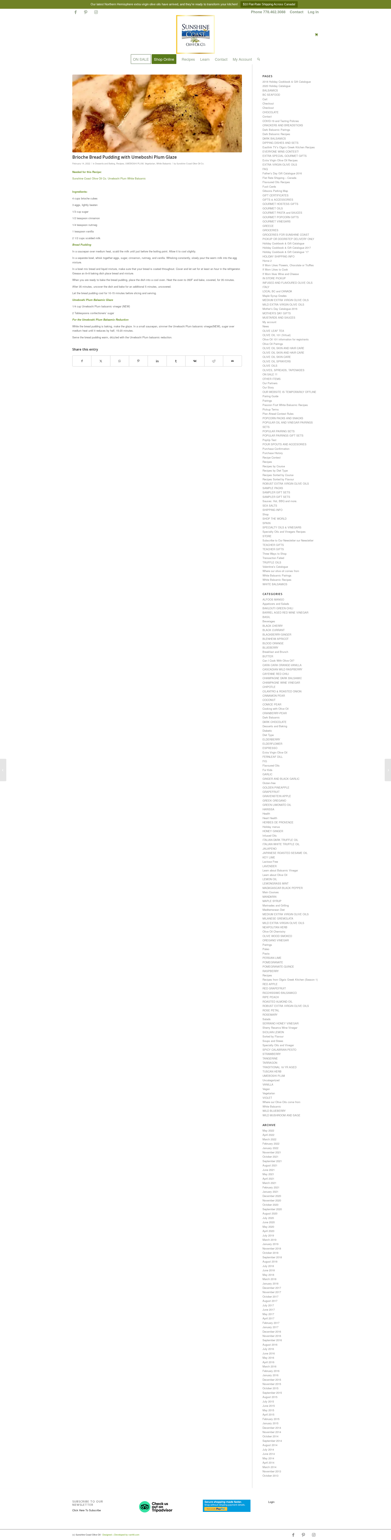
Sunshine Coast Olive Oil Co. (190, 163)
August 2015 (269, 1397)
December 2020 (271, 1196)
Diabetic (267, 731)
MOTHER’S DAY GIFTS (276, 313)
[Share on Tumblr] (176, 361)
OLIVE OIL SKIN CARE (276, 357)
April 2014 (268, 1462)
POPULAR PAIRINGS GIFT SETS (282, 435)
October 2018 (270, 1253)
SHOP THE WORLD (274, 518)
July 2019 (268, 1235)
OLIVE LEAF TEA (273, 331)
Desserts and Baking (105, 163)
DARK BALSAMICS (274, 138)
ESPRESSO (269, 748)
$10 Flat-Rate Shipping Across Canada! (269, 4)
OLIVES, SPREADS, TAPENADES (283, 370)
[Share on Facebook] (81, 361)
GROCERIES (270, 230)
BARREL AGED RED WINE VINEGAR (285, 612)
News (265, 326)
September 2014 (272, 1441)
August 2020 (269, 1213)
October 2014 (270, 1436)
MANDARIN (269, 897)
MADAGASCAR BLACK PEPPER (282, 888)
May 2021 (268, 1174)
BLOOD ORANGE (273, 643)
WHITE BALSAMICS (274, 584)
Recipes (120, 163)
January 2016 (270, 1375)
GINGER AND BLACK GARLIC (280, 779)
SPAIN (266, 523)
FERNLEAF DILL (272, 757)
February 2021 (270, 1187)
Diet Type (268, 735)
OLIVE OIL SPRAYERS (276, 361)
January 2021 (270, 1192)
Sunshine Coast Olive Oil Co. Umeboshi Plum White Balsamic (109, 178)
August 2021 (269, 1165)
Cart (264, 99)
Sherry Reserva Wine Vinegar (279, 1028)
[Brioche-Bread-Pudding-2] (157, 113)
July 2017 (268, 1305)
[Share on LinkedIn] (157, 361)
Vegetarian (150, 163)
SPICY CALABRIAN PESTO (279, 1050)
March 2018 (269, 1279)
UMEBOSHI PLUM (134, 163)
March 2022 (269, 1139)
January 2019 (270, 1244)
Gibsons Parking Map (275, 191)
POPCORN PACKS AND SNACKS (282, 418)
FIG (264, 761)
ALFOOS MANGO (273, 599)
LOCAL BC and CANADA (277, 291)
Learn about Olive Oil (274, 875)
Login (271, 1502)
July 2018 (268, 1266)
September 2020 (272, 1209)
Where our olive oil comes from (280, 571)
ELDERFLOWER (272, 744)
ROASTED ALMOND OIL (277, 1001)
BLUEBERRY (270, 647)
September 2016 (272, 1340)
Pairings (267, 401)
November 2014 (271, 1432)
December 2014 (271, 1428)
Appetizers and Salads (275, 604)
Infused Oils (269, 835)
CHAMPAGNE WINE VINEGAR (281, 682)
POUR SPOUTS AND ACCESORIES (284, 444)
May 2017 (268, 1314)
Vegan (266, 1089)
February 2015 (270, 1419)
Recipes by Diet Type (275, 470)
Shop (265, 514)
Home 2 (267, 261)
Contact (296, 11)
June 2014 (268, 1454)
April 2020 (268, 1231)
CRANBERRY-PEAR (274, 713)
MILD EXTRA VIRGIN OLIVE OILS (283, 304)
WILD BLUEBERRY (274, 1111)
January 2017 (270, 1327)
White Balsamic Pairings (276, 575)
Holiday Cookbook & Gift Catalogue (283, 243)
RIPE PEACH (270, 997)
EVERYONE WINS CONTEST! (280, 151)
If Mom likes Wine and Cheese (280, 274)
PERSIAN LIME (271, 958)
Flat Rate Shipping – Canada (279, 178)
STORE (266, 536)
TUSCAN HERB (271, 1071)
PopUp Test (269, 440)
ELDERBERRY (271, 739)
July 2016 (268, 1349)
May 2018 (268, 1275)
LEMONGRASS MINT (275, 883)
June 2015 (268, 1406)
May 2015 (268, 1410)
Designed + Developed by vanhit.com (120, 1534)
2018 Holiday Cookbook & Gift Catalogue (286, 82)
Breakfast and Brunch (275, 652)
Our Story (268, 387)
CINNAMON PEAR (273, 695)
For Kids (267, 770)
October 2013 (270, 1475)
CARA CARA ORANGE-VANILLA (282, 665)
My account (269, 322)
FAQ (265, 169)
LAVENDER (269, 866)
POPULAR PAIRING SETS (278, 431)
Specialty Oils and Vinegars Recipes (284, 532)
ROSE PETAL (270, 1010)
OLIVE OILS (269, 365)
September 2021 (272, 1161)
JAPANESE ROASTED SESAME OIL (285, 853)
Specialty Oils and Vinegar (278, 1045)
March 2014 (269, 1467)
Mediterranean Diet (273, 910)
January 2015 (270, 1423)
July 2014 (268, 1449)
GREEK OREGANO (274, 800)
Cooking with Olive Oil (275, 709)
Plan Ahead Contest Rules (278, 414)
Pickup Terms (270, 409)
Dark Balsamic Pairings (276, 130)
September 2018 (272, 1257)
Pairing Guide (270, 396)
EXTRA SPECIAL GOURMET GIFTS (284, 156)
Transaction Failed (273, 558)
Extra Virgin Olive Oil (274, 752)
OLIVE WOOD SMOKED (277, 936)
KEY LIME (268, 857)
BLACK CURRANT (273, 630)
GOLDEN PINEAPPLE (275, 787)
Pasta (265, 953)
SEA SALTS (269, 505)
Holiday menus (271, 827)
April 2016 (268, 1362)
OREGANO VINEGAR (275, 940)
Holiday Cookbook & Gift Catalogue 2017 (286, 248)
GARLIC (267, 774)
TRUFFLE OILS (271, 562)
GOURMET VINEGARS (276, 221)
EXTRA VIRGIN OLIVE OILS (279, 164)
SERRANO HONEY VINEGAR (280, 1023)
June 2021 (268, 1170)
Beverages (268, 621)
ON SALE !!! (269, 374)
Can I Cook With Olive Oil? (278, 660)
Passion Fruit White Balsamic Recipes (285, 405)
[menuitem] (268, 12)
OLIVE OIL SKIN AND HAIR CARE (283, 348)
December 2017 (271, 1288)
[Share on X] (100, 361)
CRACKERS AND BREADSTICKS (282, 125)
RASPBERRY (270, 971)
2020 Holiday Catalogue (276, 86)
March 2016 (269, 1366)
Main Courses (270, 892)
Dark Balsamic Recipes (276, 134)
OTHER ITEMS (271, 379)
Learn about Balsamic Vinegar (280, 870)
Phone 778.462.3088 (268, 11)
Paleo (265, 949)
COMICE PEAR (271, 704)
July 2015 (268, 1401)
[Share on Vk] (195, 361)
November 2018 (271, 1248)
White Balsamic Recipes (276, 580)
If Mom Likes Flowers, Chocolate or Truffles (288, 265)
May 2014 (268, 1458)
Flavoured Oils (271, 765)
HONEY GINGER (272, 831)
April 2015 (268, 1414)
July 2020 (268, 1218)
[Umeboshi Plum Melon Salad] (388, 770)
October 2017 (270, 1296)
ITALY (265, 287)
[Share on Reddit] (213, 361)
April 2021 (268, 1178)
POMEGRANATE (272, 962)
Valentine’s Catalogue (275, 567)
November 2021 (271, 1152)
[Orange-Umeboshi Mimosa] (3, 770)
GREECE (268, 226)
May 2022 (268, 1130)
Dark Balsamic (271, 717)
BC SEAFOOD (271, 95)
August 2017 (269, 1301)
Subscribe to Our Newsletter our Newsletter (287, 540)
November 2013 (271, 1471)
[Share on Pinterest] (138, 361)
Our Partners (270, 383)
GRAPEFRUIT (271, 792)
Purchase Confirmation (275, 449)
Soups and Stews (272, 1041)
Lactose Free (270, 862)
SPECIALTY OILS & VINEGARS (281, 527)
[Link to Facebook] (75, 14)
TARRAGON (269, 1063)
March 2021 (269, 1183)
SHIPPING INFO (272, 510)
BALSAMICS (270, 90)
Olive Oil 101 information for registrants (285, 339)
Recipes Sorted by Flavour (278, 479)
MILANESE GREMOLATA (277, 918)
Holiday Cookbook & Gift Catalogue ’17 (285, 252)
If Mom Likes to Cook (275, 269)
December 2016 (271, 1331)
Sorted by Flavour (272, 1036)
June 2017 (268, 1309)
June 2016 (268, 1353)
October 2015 (270, 1388)
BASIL (266, 617)
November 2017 (271, 1292)
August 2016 (269, 1344)
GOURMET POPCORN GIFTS (280, 217)
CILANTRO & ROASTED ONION (281, 691)
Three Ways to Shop (274, 554)
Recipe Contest (271, 457)
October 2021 (270, 1156)
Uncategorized (270, 1080)
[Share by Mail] (232, 361)
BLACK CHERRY (272, 626)
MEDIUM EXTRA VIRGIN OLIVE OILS (285, 300)
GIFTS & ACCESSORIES (277, 199)
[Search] (257, 59)
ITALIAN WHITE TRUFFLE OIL (281, 844)
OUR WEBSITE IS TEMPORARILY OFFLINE (289, 392)
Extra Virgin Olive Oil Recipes (280, 160)
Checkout (268, 103)
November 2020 (271, 1200)
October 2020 (270, 1205)
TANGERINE (270, 1058)
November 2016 (271, 1336)
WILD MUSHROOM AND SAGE (281, 1115)
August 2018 (269, 1261)
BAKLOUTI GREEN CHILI (277, 608)
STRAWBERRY (271, 1054)
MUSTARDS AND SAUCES (278, 317)
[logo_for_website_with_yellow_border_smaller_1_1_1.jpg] (195, 34)
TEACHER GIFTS (273, 545)
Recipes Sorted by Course (277, 475)
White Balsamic (163, 163)
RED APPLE (270, 984)
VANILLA (267, 1084)
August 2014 (269, 1445)
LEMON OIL (269, 879)
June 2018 (268, 1270)
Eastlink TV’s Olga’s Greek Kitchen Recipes (288, 147)
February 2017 (270, 1323)
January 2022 (270, 1148)
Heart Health (269, 818)
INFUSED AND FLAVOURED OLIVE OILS (287, 283)
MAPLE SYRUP (271, 901)
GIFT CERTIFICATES (275, 195)
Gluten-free (269, 783)
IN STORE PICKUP (274, 278)
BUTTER (267, 656)
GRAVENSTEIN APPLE (276, 796)
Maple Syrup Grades (274, 296)
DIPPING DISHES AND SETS (280, 143)
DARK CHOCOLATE (274, 722)
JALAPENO (269, 848)
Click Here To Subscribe (86, 1510)
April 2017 (268, 1318)
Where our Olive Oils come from (281, 1102)
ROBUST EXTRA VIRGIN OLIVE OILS (285, 483)
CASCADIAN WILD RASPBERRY (282, 669)
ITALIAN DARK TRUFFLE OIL (280, 840)
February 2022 (270, 1143)
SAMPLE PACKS (272, 488)
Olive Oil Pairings (272, 344)
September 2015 (272, 1393)
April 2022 (268, 1135)
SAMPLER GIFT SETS (276, 492)
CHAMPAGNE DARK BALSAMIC (282, 678)
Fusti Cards (269, 186)
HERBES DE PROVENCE (277, 822)
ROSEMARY (270, 1014)
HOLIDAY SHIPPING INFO (278, 256)
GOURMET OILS (272, 208)
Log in (313, 11)
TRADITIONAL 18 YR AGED (279, 1067)
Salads (266, 1019)
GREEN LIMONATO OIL (276, 805)
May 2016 (268, 1358)
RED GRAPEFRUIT (274, 988)
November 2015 (271, 1384)
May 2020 (268, 1227)
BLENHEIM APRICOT (275, 639)
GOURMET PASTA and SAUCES (282, 212)
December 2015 (271, 1380)
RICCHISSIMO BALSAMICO (279, 993)
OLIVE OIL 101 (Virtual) (276, 335)
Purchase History (272, 453)
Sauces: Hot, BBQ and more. (279, 501)
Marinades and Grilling (275, 905)
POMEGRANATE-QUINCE (278, 966)
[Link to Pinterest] (86, 14)
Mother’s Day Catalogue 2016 (279, 309)
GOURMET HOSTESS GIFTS (280, 204)
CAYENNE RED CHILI (275, 674)
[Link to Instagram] (96, 14)
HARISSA (268, 809)
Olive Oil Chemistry (274, 931)
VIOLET (267, 1098)
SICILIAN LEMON (273, 1032)
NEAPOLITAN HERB (274, 927)
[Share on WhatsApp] (119, 361)
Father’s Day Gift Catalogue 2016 (282, 173)
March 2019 (269, 1240)
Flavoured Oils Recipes (276, 182)
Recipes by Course (273, 466)
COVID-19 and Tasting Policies (280, 121)
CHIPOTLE (269, 687)
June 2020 (268, 1222)
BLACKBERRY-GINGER (276, 634)
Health (266, 813)
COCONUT (269, 700)
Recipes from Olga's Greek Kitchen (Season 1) (290, 979)
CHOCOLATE (270, 112)
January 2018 (270, 1283)
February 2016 (270, 1371)
